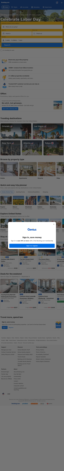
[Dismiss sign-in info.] (53, 224)
